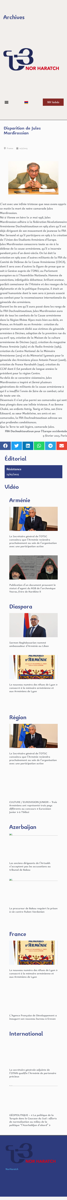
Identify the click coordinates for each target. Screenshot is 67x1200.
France (10, 148)
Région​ (17, 717)
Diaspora (20, 606)
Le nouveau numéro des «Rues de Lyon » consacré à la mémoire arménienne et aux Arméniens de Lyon (33, 688)
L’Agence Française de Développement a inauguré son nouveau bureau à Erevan (33, 1017)
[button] (6, 102)
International (26, 1033)
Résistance (14, 469)
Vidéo (12, 486)
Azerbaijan (22, 827)
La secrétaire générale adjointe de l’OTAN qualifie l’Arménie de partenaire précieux (32, 1073)
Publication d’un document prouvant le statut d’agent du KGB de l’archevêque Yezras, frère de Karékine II (32, 588)
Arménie (19, 500)
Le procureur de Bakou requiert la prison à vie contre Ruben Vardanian (33, 909)
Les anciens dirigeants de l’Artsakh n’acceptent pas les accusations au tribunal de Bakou (30, 866)
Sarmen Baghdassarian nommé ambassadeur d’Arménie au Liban (29, 644)
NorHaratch (12, 1169)
